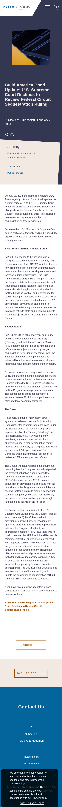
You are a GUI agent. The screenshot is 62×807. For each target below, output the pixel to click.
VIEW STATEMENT (32, 803)
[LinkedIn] (31, 727)
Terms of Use (31, 763)
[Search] (56, 8)
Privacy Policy (31, 756)
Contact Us (31, 707)
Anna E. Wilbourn (16, 157)
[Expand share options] (6, 135)
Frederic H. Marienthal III (21, 153)
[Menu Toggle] (47, 7)
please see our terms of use (24, 787)
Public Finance (15, 173)
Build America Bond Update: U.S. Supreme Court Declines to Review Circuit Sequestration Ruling (29, 606)
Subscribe (31, 734)
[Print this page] (12, 135)
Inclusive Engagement (31, 740)
